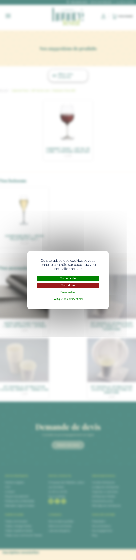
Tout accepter (68, 278)
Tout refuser (68, 285)
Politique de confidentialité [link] (68, 299)
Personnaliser (68, 292)
